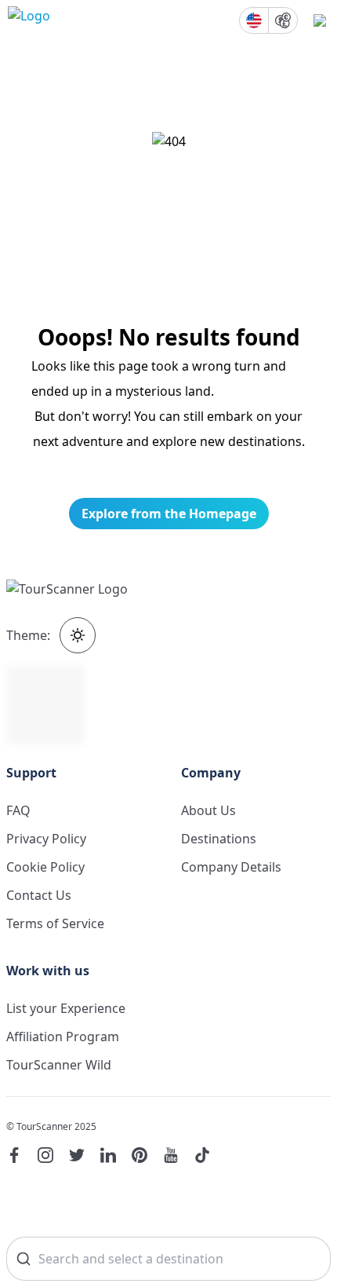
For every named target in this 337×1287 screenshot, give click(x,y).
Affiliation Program (62, 1036)
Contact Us (38, 895)
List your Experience (65, 1008)
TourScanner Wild (58, 1064)
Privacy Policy (46, 838)
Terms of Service (55, 923)
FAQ (18, 810)
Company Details (231, 867)
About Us (208, 810)
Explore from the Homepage (169, 513)
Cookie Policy (45, 867)
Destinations (218, 838)
